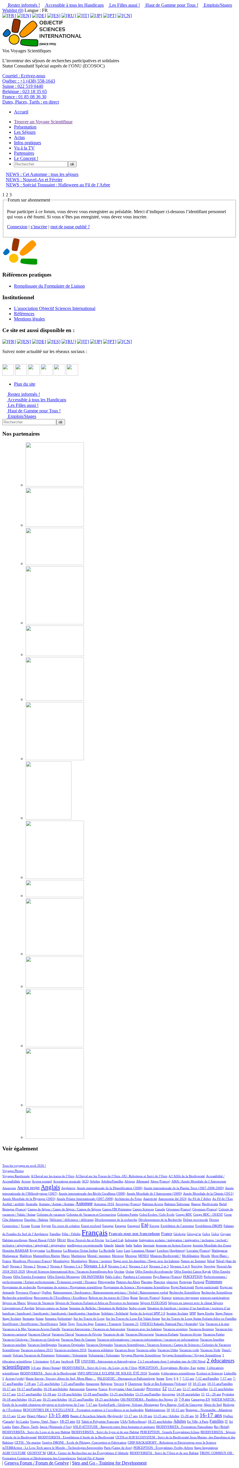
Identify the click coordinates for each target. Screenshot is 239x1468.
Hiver (61, 1240)
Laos (119, 1250)
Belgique (107, 1383)
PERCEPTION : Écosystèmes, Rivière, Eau (167, 1367)
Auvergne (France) (128, 1204)
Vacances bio (224, 1329)
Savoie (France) (149, 1297)
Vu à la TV (24, 147)
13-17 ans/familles (29, 1394)
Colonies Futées (127, 1214)
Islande (109, 1245)
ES (78, 1421)
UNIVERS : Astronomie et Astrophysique (108, 1361)
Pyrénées (228, 1394)
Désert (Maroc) (37, 1416)
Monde (205, 1255)
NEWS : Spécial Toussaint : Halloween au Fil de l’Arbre (58, 184)
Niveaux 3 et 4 (180, 1266)
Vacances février (191, 1334)
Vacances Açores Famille (43, 1329)
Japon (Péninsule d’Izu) (56, 1426)
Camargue (198, 1399)
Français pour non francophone (134, 1233)
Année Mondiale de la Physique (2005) (28, 1198)
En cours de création (66, 1226)
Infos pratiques (27, 142)
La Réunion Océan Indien (80, 1250)
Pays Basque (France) (167, 1276)
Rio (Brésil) (221, 1426)
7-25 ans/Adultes (48, 1383)
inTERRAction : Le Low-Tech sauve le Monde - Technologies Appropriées (52, 1447)
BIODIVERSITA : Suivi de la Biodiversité (48, 1373)
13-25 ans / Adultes (166, 1416)
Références (24, 313)
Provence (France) (28, 1292)
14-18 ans (145, 1416)
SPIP (192, 1313)
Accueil (21, 111)
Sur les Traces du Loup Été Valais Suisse (133, 1318)
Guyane (225, 1234)
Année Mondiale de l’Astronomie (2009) (154, 1193)
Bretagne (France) (14, 1209)
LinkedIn (230, 1373)
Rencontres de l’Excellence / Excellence (60, 1297)
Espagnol (133, 1226)
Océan (130, 1271)
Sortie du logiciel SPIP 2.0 (147, 1313)
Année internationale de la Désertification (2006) (110, 1188)
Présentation (25, 126)
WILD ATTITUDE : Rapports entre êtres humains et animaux (114, 1426)
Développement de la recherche (116, 1219)
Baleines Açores (152, 1204)
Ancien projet (28, 1187)
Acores (26, 1181)
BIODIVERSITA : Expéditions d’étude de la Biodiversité (76, 1437)
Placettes (146, 1282)
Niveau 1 (16, 1266)
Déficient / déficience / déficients (72, 1219)
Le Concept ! (26, 158)
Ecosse (25, 1226)
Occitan (119, 1271)
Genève (47, 1442)
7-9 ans (184, 1399)
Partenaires (24, 153)
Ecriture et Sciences (209, 1373)
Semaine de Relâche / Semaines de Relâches (98, 1308)
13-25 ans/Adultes (122, 1394)
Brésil (223, 1204)
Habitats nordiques (14, 1240)
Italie (129, 1245)
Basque (196, 1204)
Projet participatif (207, 1287)
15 (203, 1394)
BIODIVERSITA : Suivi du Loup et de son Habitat (36, 1432)
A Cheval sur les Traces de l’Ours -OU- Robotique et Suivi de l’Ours (121, 1176)
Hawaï (33, 1240)
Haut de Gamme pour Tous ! (171, 5)
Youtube (154, 1373)
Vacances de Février (88, 1334)
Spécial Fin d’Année (90, 1458)
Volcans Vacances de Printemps (34, 1355)
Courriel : (23, 75)
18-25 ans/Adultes (107, 1399)
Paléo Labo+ (113, 1276)
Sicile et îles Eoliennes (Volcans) (165, 1383)
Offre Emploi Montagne (63, 1276)
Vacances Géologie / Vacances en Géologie (31, 1339)
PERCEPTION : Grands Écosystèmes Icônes (169, 1432)
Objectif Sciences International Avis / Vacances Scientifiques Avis (69, 1271)
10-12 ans (177, 1410)
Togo (71, 1324)
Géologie (179, 1234)
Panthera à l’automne (137, 1276)
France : (24, 96)
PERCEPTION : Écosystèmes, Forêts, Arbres (163, 1447)
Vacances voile (189, 1350)
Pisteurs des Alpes (128, 1282)
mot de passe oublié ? (70, 226)
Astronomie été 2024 (172, 1198)
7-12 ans (188, 1378)
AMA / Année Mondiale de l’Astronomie (198, 1181)
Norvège (197, 1266)
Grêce (206, 1234)
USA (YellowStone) (133, 1421)
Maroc (65, 1255)
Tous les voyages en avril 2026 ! (24, 1165)
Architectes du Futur (128, 1198)
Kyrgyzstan (37, 1250)
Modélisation (190, 1255)
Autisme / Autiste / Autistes (56, 1204)
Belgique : (24, 91)
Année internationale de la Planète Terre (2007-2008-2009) (184, 1188)
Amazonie (9, 1188)
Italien (137, 1245)
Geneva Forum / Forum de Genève (36, 1462)
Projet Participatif (182, 1287)
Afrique (129, 1181)
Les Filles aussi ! (124, 5)
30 (168, 1410)
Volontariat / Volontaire (104, 1355)
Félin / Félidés (71, 1234)
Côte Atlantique (12, 1219)
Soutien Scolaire (177, 1313)
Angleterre (68, 1188)
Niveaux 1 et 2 (118, 1266)
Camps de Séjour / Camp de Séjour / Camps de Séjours (64, 1209)
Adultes (95, 1181)
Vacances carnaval (14, 1334)
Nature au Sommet (193, 1261)
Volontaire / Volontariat (71, 1355)
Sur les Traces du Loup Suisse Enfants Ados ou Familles (198, 1318)
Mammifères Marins (46, 1255)
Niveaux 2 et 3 (159, 1266)
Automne (84, 1203)
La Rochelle (107, 1250)
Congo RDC (184, 1214)
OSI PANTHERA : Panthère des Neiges (146, 1399)
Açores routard (42, 1181)
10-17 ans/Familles (29, 1389)
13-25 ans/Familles (148, 1394)
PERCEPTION (193, 1276)
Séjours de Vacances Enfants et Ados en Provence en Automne (97, 1303)
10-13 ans (9, 1416)
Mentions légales (29, 318)
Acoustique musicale (67, 1181)
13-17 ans (9, 1394)
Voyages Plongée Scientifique (141, 1355)
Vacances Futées (213, 1334)
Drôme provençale (195, 1219)
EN (208, 1399)
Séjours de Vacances (40, 1303)
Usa (201, 1324)
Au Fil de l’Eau (222, 1198)
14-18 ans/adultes (188, 1394)
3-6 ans (36, 1367)
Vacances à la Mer (14, 1329)
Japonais (148, 1245)
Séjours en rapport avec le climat (190, 1303)
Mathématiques (155, 1410)
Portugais (185, 1282)
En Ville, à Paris (197, 1421)
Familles (55, 1234)
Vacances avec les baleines (144, 1329)
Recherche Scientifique (184, 1292)
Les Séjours (25, 132)
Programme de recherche (19, 1287)
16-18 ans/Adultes (14, 1399)
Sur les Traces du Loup (89, 1318)
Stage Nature (224, 1313)
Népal (211, 1261)
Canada (160, 1209)
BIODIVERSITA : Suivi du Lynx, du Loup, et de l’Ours (99, 1367)
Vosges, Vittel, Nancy (44, 1421)
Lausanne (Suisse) (143, 1250)
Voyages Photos (13, 1171)
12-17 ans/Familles (195, 1389)
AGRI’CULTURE (14, 1453)
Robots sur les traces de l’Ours (109, 1297)
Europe (154, 1226)
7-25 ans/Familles (73, 1383)
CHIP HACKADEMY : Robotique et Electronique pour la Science (172, 1442)
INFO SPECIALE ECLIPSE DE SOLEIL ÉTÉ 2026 (112, 1373)
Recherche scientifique (17, 1297)
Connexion (17, 226)
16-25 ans (34, 1399)
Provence (153, 1389)
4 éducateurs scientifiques (178, 1373)
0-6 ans (55, 1361)
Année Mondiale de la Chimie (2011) (208, 1193)
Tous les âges (85, 1324)
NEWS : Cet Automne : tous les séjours (42, 174)
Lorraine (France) (198, 1250)
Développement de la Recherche (160, 1219)
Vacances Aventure (201, 1329)
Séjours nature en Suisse (52, 1308)
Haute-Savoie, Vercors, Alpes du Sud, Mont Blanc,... (61, 1378)
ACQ (85, 1181)
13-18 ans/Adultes (69, 1394)
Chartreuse (135, 1383)
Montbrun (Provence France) (32, 1261)
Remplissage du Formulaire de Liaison (49, 286)
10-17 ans (9, 1389)
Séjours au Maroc (14, 1303)
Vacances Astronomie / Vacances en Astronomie (93, 1329)
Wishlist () (12, 10)
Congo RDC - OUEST (208, 1214)
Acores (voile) (14, 1378)
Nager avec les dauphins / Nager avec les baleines (146, 1261)
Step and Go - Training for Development (109, 1462)
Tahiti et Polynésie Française (100, 1421)
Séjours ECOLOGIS (153, 1303)
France (166, 1233)
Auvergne (168, 1394)
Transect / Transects (108, 1324)
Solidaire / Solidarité (115, 1313)
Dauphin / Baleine (36, 1219)
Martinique (78, 1255)
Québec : (28, 81)
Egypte (46, 1226)
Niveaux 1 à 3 (73, 1266)
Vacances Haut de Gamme (78, 1339)
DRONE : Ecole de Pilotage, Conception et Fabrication (89, 1442)
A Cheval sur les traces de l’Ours (52, 1176)
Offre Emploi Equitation (29, 1276)
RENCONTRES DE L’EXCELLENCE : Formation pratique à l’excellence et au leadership (83, 1410)
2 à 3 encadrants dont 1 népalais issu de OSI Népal (171, 1361)
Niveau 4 (56, 1266)
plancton (172, 1282)
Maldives (26, 1255)
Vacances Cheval (39, 1334)
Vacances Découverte (139, 1334)
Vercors (119, 1383)
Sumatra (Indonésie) (58, 1318)
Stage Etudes (205, 1313)
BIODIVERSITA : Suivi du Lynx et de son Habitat (105, 1432)
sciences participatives (214, 1297)
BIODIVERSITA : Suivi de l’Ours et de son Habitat (164, 1453)
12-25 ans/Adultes (221, 1389)
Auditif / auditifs (13, 1204)
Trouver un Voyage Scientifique (43, 121)
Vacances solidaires (100, 1350)
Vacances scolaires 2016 (70, 1350)
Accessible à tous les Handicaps (74, 5)
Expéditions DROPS (208, 1226)
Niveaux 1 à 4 (95, 1266)
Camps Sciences (143, 1209)
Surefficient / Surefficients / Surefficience (30, 1324)
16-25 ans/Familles (81, 1399)
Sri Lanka (22, 1421)
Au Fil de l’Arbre (199, 1198)
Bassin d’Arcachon (83, 1416)
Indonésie (131, 1240)
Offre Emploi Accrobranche (154, 1271)
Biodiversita (210, 1204)
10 (189, 1383)
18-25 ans (67, 1421)
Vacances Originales (71, 1344)
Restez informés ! (23, 5)
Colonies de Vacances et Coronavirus (91, 1214)
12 (164, 1388)
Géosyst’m (194, 1234)
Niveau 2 (29, 1266)
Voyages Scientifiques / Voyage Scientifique (191, 1355)
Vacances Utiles (167, 1350)
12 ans (21, 1416)
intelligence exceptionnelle (85, 1245)
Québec (47, 1292)
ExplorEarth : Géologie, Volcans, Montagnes (129, 1404)
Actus (19, 137)
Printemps (213, 1281)
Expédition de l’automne (177, 1226)
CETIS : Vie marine (28, 1442)
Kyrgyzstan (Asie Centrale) (127, 1389)
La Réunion (54, 1250)
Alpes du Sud (213, 1404)
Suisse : (22, 86)
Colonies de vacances (51, 1214)
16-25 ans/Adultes (55, 1399)
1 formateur (41, 1361)
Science (166, 1297)
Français (95, 1232)
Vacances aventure (175, 1329)
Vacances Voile (210, 1350)
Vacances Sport (125, 1350)
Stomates (28, 1318)
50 (196, 1416)
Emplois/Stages (217, 5)
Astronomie (77, 1389)
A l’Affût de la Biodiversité (186, 1176)
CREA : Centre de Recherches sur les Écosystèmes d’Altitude (88, 1453)
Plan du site (24, 384)
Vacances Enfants (166, 1334)
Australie (32, 1204)
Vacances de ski (113, 1334)
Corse (228, 1214)
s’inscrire (39, 226)
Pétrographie (106, 1282)
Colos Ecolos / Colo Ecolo (157, 1214)
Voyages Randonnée (16, 1176)
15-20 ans (187, 1416)
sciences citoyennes (186, 1297)
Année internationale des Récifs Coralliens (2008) (92, 1193)
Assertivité (150, 1198)
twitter (201, 1367)
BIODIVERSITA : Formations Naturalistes (184, 1426)
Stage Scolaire (11, 1318)
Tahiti (63, 1324)
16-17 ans (211, 1415)
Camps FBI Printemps (116, 1209)
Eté (144, 1225)
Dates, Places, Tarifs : (30, 101)
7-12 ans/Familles (207, 1378)
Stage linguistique (206, 1447)
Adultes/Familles (112, 1181)
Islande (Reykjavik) (109, 1416)
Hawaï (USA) (47, 1240)
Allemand (142, 1181)
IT (226, 1421)
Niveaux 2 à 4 (138, 1266)
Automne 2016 (104, 1204)
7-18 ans (30, 1383)
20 (176, 1399)
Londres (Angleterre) (171, 1250)
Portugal (198, 1282)
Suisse (40, 1318)
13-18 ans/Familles (95, 1394)
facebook (67, 1361)
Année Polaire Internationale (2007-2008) (85, 1198)
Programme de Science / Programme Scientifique (136, 1287)
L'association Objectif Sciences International (54, 308)
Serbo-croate (137, 1308)
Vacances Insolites (212, 1339)
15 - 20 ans (213, 1394)
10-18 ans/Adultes (55, 1389)
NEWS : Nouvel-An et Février (34, 179)
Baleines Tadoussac (177, 1204)
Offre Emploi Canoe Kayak (192, 1271)
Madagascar (220, 1250)
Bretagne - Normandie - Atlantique (209, 1410)
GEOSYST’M (36, 1453)
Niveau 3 (43, 1266)
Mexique (118, 1255)
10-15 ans (199, 1383)
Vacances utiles (146, 1350)
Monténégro (61, 1261)
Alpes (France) (160, 1181)
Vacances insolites (14, 1344)
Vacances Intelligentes (42, 1344)
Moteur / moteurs (100, 1261)
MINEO (143, 1255)
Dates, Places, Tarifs (25, 1426)
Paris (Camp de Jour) (118, 1447)
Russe (134, 1297)
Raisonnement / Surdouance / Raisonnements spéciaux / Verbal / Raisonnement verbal (110, 1292)
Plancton (159, 1282)
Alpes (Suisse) (51, 1367)
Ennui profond (91, 1226)
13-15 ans (58, 1415)
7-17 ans (226, 1378)
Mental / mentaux (99, 1255)
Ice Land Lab (115, 1240)
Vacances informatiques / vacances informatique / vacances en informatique (148, 1339)
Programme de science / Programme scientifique (69, 1287)
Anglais (50, 1187)
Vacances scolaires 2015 (37, 1350)
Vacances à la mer (217, 1324)
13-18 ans (49, 1394)
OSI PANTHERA (92, 1276)
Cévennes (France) (178, 1209)
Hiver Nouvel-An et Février (85, 1240)
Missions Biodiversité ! (165, 1255)
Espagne (108, 1226)
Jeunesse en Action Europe (173, 1245)
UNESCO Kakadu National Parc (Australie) (169, 1324)
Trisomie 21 (130, 1324)
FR (77, 1361)
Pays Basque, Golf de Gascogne (181, 1404)
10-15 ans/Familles (220, 1383)
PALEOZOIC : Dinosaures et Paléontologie (126, 1378)
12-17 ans (174, 1389)
